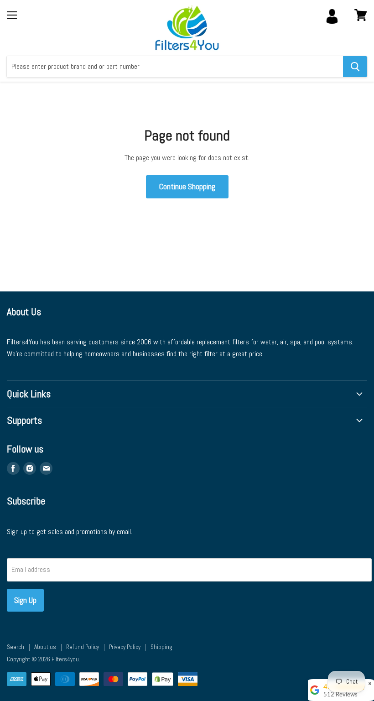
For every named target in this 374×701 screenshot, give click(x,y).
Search (15, 647)
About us (45, 647)
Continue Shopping (187, 186)
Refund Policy (82, 647)
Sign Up (25, 600)
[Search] (355, 66)
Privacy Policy (124, 647)
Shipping (161, 647)
